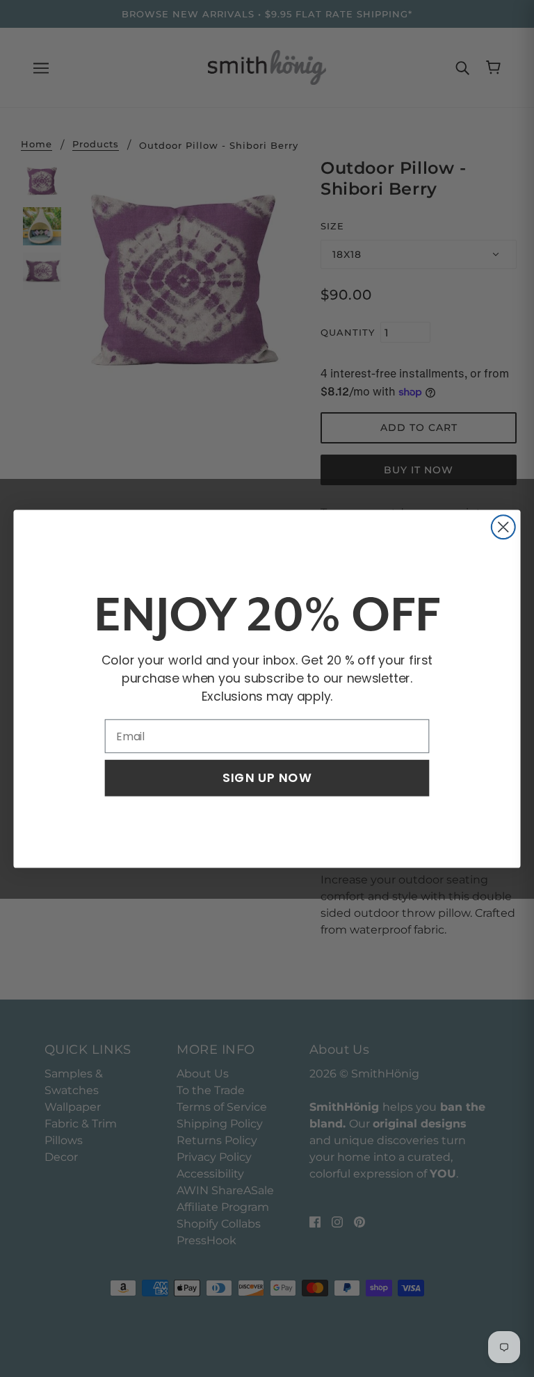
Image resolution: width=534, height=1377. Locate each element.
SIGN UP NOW (267, 777)
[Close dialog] (503, 527)
